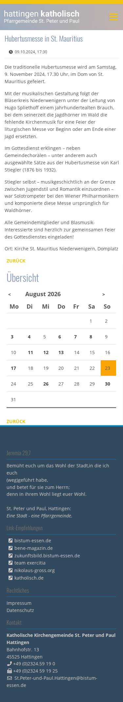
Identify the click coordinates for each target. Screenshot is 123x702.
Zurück (16, 261)
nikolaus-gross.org (34, 570)
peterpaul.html (41, 17)
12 (46, 352)
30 (107, 384)
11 (30, 352)
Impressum (19, 603)
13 (61, 352)
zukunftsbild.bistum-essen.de (47, 555)
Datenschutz (20, 610)
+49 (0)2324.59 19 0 (34, 663)
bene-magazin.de (33, 548)
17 (13, 368)
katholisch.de (29, 578)
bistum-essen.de (32, 540)
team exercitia (30, 563)
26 (46, 384)
